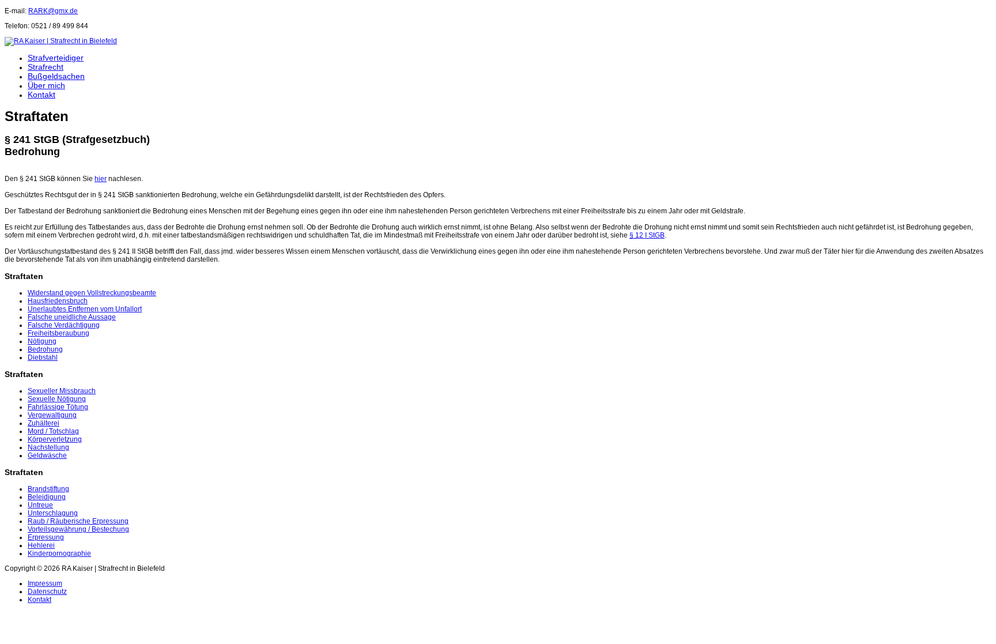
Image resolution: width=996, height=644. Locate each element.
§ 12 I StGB (647, 235)
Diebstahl (43, 357)
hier (101, 179)
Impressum (45, 583)
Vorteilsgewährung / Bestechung (78, 529)
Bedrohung (45, 349)
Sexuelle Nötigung (57, 399)
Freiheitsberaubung (58, 333)
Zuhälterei (43, 423)
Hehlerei (41, 545)
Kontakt (41, 94)
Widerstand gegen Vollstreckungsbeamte (92, 293)
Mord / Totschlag (53, 431)
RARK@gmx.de (53, 11)
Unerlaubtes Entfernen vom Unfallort (85, 309)
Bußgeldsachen (56, 76)
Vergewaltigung (52, 415)
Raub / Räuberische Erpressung (78, 521)
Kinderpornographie (59, 553)
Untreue (40, 505)
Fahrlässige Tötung (58, 407)
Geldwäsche (47, 455)
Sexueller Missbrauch (62, 391)
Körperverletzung (55, 439)
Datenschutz (47, 591)
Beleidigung (47, 497)
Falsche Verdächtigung (64, 325)
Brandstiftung (48, 489)
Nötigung (42, 341)
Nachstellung (48, 447)
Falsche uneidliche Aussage (72, 317)
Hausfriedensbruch (58, 301)
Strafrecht (45, 66)
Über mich (46, 85)
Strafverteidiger (56, 57)
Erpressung (46, 537)
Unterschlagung (53, 513)
